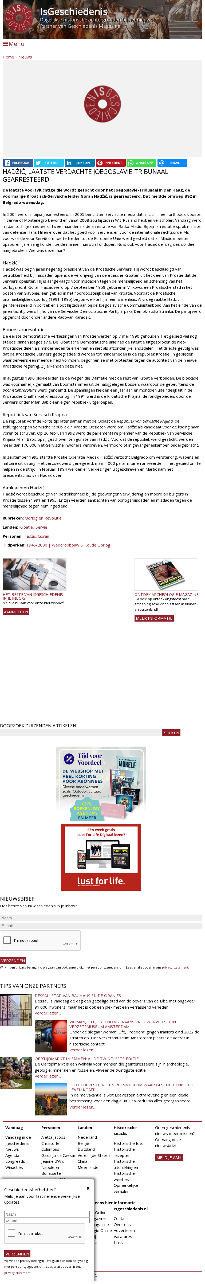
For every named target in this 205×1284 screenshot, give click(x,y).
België (83, 1143)
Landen (85, 1127)
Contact (121, 1218)
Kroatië (26, 527)
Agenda (12, 1155)
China (82, 1161)
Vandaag (14, 1127)
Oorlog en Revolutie (43, 518)
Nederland (87, 1137)
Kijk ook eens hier (95, 1202)
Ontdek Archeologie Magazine (166, 594)
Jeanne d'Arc (52, 1161)
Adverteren (124, 1230)
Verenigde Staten (94, 1155)
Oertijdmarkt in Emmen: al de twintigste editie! (87, 1058)
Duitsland (86, 1149)
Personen (50, 1127)
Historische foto (129, 1143)
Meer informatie (154, 618)
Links (118, 1242)
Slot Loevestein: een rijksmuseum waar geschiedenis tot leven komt (131, 1087)
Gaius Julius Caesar (58, 1155)
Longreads (15, 1161)
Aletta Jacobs (53, 1137)
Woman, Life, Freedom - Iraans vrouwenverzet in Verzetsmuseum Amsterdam (122, 1024)
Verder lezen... (48, 1013)
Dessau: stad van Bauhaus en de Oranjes (78, 995)
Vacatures (123, 1236)
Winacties (14, 1167)
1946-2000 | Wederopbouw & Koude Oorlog (68, 545)
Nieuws (25, 57)
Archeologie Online (95, 1230)
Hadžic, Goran (36, 536)
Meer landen (89, 1167)
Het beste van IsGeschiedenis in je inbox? (33, 596)
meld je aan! (169, 1157)
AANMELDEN (16, 611)
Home (8, 57)
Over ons (122, 1224)
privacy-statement (175, 967)
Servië (41, 527)
